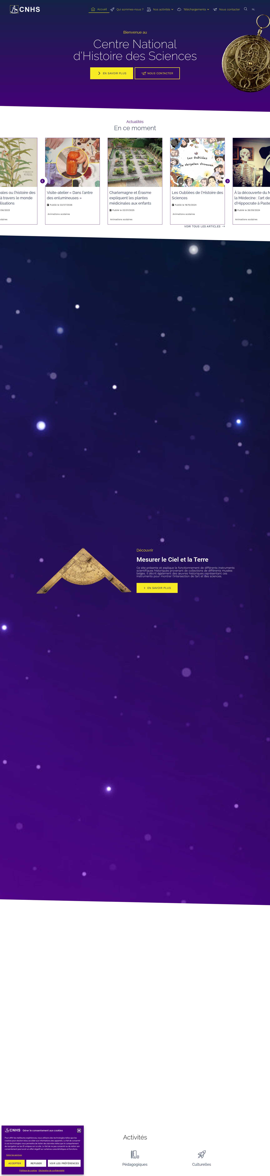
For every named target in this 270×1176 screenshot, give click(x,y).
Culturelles (201, 1164)
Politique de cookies (28, 1170)
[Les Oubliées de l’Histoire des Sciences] (197, 162)
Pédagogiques (135, 1164)
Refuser (36, 1163)
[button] (79, 1130)
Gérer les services (14, 1155)
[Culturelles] (202, 1154)
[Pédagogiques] (135, 1154)
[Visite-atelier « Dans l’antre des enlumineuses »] (72, 162)
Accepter (14, 1163)
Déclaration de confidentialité (51, 1170)
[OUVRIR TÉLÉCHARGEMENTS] (208, 9)
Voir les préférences (64, 1163)
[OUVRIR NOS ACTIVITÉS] (172, 9)
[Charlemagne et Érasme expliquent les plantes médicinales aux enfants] (135, 162)
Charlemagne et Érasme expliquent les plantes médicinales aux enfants (130, 197)
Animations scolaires (59, 214)
